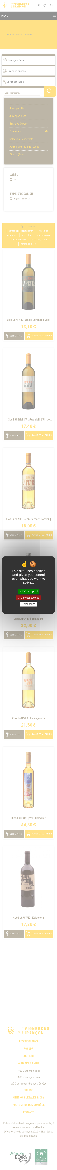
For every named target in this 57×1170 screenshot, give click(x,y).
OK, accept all (29, 591)
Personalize (28, 604)
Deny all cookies (29, 597)
